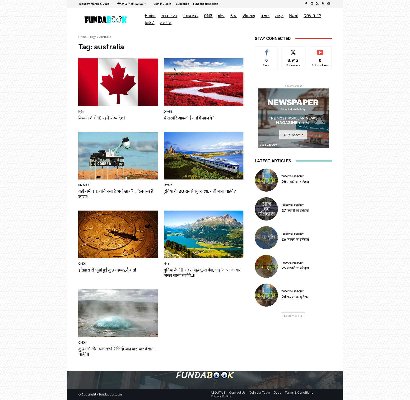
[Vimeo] (323, 4)
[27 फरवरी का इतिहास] (266, 208)
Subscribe (320, 50)
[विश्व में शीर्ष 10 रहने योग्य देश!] (118, 82)
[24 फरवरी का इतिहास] (266, 295)
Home (82, 37)
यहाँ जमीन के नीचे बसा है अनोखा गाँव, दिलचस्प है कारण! (115, 194)
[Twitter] (317, 4)
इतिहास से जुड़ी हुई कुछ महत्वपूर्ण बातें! (107, 270)
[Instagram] (312, 4)
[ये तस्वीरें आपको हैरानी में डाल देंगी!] (203, 82)
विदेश (81, 111)
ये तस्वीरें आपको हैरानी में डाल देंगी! (190, 118)
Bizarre (84, 184)
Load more (291, 316)
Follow (293, 50)
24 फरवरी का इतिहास (295, 297)
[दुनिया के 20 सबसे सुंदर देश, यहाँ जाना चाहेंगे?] (203, 156)
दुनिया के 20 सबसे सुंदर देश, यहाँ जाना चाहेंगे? (200, 191)
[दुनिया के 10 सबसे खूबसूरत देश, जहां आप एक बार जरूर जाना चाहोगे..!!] (203, 234)
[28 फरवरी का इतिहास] (266, 180)
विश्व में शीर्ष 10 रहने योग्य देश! (101, 118)
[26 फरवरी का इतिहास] (266, 237)
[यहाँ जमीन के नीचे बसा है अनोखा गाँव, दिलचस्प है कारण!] (118, 156)
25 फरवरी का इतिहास (295, 268)
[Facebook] (306, 4)
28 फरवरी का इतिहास (295, 182)
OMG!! (168, 111)
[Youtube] (329, 4)
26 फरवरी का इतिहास (295, 239)
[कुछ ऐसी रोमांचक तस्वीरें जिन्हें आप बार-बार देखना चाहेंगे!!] (118, 313)
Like (266, 50)
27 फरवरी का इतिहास (295, 210)
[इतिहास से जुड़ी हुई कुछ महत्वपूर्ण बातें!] (118, 234)
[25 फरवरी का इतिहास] (266, 266)
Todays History (292, 176)
